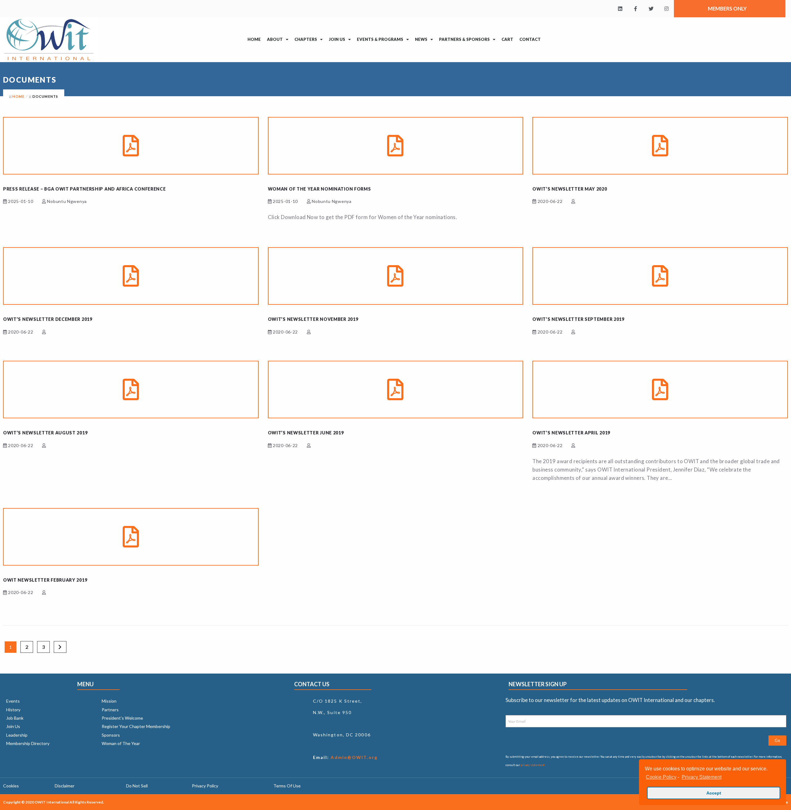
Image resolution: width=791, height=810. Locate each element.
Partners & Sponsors (464, 39)
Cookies (11, 785)
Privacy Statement (701, 777)
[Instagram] (666, 8)
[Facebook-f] (635, 8)
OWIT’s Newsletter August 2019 (45, 432)
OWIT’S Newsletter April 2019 (571, 432)
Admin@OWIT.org (353, 757)
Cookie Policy (661, 777)
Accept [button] (713, 793)
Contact (530, 39)
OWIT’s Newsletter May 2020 (569, 189)
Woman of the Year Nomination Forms (319, 189)
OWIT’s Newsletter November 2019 (313, 319)
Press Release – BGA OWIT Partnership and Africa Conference (84, 189)
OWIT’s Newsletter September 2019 (578, 319)
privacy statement (533, 765)
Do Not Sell (137, 785)
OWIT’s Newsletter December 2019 (47, 319)
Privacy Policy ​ (205, 785)
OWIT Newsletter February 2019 (45, 580)
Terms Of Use (287, 785)
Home (254, 39)
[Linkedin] (620, 8)
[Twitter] (651, 8)
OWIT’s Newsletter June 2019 (306, 432)
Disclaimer (64, 785)
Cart (507, 39)
